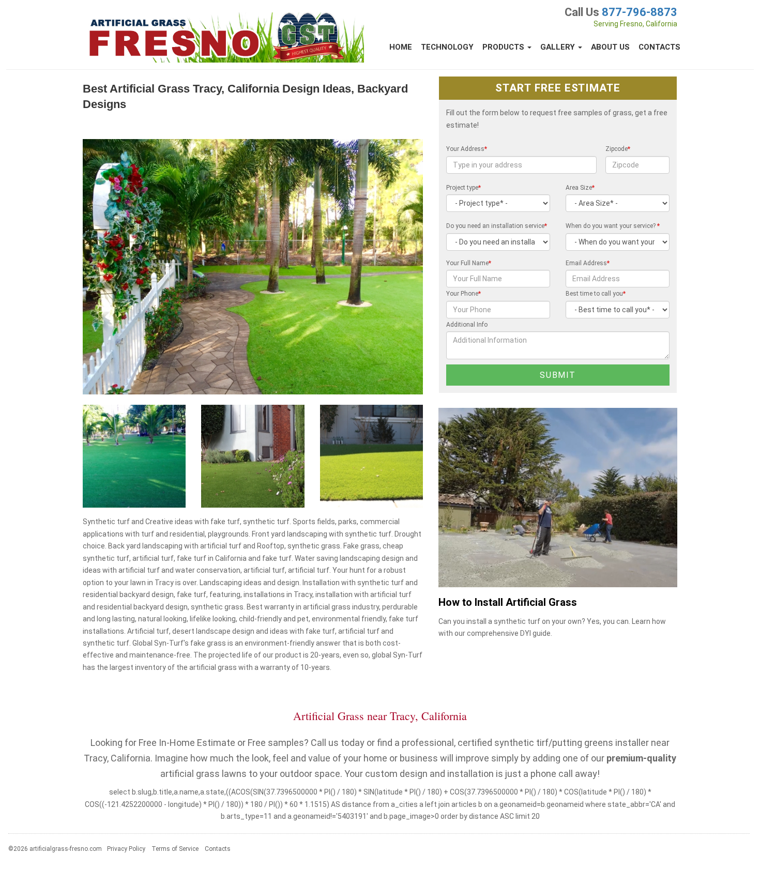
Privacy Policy (126, 848)
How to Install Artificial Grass (507, 602)
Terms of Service (175, 848)
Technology (447, 47)
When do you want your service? (613, 226)
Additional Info (467, 324)
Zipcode (617, 148)
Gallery (558, 47)
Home (400, 47)
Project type (463, 187)
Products (504, 47)
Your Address (466, 148)
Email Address (588, 263)
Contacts (659, 47)
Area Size (580, 187)
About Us (610, 47)
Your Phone (463, 293)
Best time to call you (596, 293)
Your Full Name (468, 263)
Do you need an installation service (496, 226)
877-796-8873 (639, 12)
